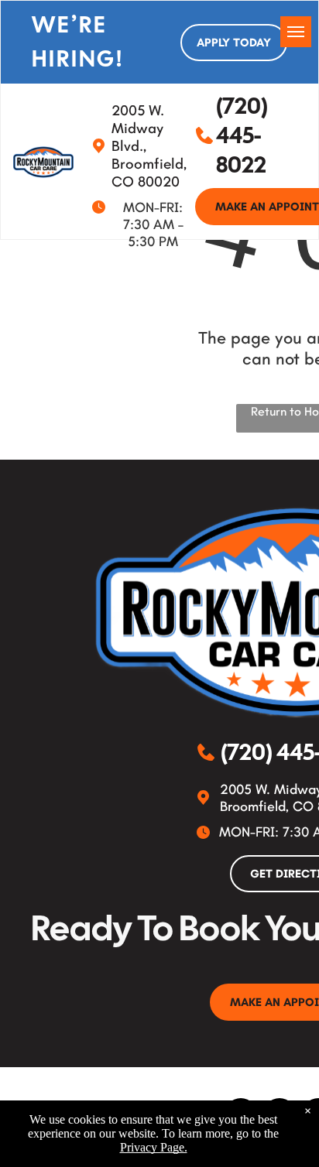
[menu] (295, 31)
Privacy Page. (153, 1147)
